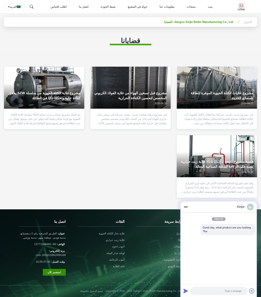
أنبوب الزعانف (117, 259)
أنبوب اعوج (118, 246)
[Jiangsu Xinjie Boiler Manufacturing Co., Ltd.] (242, 7)
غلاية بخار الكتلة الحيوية (112, 233)
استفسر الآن (54, 272)
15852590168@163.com (51, 255)
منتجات (191, 6)
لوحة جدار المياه (116, 253)
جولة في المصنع (137, 6)
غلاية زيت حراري (115, 239)
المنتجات (178, 246)
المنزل (179, 233)
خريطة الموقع (175, 266)
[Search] (31, 7)
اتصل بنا (83, 6)
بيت (210, 6)
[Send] (186, 291)
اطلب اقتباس (59, 6)
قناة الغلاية (119, 266)
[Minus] (185, 207)
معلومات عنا (167, 6)
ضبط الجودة (108, 6)
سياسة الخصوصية (173, 259)
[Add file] (252, 291)
